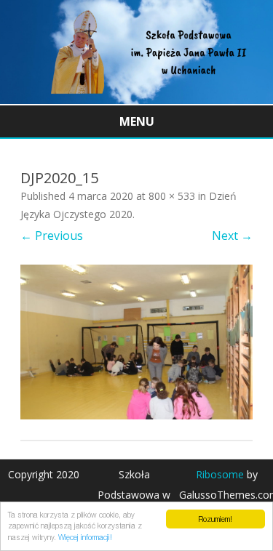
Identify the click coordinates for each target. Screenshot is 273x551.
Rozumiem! (215, 519)
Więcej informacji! (85, 537)
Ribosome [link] (220, 474)
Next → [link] (232, 236)
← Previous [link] (51, 236)
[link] (136, 100)
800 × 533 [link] (172, 196)
